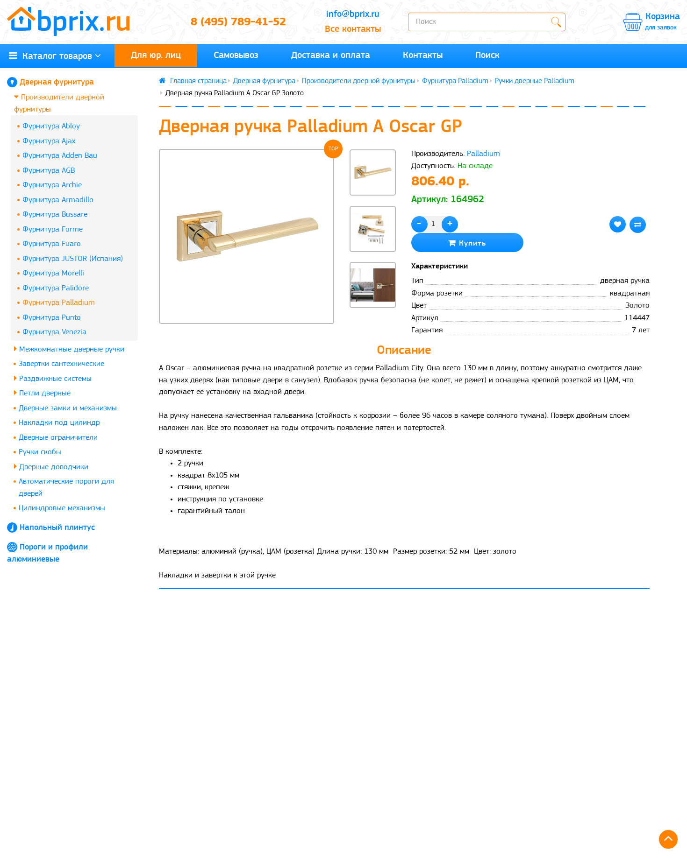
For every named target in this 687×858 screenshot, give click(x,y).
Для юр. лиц (156, 55)
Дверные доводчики (52, 467)
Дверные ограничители (58, 438)
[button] (372, 324)
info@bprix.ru (352, 14)
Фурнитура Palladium (58, 303)
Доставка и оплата (330, 55)
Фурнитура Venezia (54, 332)
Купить (471, 243)
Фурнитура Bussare (54, 214)
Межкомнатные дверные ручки (70, 349)
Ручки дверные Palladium (534, 81)
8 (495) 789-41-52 (238, 22)
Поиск (487, 55)
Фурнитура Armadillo (57, 200)
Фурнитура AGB (48, 171)
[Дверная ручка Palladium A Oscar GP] (246, 236)
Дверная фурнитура (57, 82)
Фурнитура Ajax (48, 141)
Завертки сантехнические (61, 364)
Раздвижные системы (54, 379)
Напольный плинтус (57, 528)
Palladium (483, 154)
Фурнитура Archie (52, 185)
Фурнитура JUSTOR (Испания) (72, 259)
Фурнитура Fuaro (51, 244)
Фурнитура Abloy (51, 126)
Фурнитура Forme (52, 229)
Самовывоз (236, 55)
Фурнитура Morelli (53, 273)
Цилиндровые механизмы (62, 508)
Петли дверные (44, 393)
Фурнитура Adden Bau (59, 156)
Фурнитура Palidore (55, 288)
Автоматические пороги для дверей (66, 488)
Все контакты (353, 29)
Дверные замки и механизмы (68, 408)
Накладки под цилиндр (59, 423)
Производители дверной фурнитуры (59, 103)
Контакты (423, 55)
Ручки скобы (40, 452)
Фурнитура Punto (51, 318)
